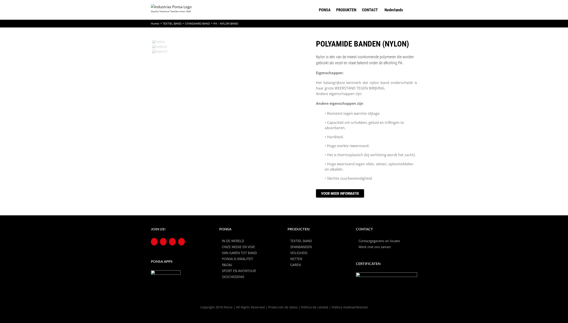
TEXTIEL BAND (301, 241)
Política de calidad (314, 307)
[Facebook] (154, 241)
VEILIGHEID (299, 253)
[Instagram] (172, 241)
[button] (410, 10)
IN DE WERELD (233, 241)
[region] (228, 107)
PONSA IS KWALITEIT (237, 259)
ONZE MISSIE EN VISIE (238, 247)
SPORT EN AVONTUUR (239, 271)
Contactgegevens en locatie (379, 241)
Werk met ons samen (375, 247)
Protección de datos (283, 307)
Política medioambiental (350, 307)
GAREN (295, 265)
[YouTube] (163, 241)
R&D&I (227, 265)
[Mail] (181, 241)
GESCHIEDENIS (233, 276)
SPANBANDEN (301, 247)
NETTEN (296, 259)
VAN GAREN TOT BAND (239, 253)
